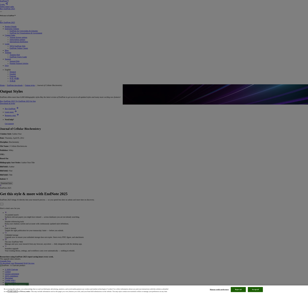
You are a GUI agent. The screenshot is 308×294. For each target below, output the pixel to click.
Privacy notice (25, 291)
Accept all (255, 289)
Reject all (238, 289)
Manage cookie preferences (219, 289)
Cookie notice (12, 291)
